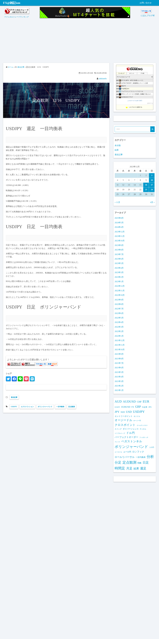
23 (146, 189)
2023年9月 (119, 245)
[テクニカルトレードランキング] (16, 13)
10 (152, 180)
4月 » (152, 202)
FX (132, 407)
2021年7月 (119, 363)
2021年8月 (119, 359)
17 (152, 185)
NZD (123, 412)
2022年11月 (120, 291)
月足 (129, 468)
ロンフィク (138, 451)
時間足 (120, 468)
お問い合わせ (146, 3)
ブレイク (117, 442)
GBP (138, 406)
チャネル (143, 429)
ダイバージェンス (131, 429)
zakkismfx (103, 78)
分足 (118, 462)
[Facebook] (14, 378)
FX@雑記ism (11, 2)
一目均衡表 (60, 407)
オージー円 (137, 420)
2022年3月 (119, 327)
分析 (150, 457)
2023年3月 (119, 272)
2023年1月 (119, 281)
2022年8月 (119, 304)
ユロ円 (151, 447)
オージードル (123, 420)
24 (152, 189)
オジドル (137, 416)
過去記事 (14, 397)
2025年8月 (119, 218)
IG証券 (144, 407)
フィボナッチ (143, 437)
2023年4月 (119, 268)
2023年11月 (120, 236)
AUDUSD (129, 401)
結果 (117, 150)
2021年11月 (120, 345)
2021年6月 (119, 368)
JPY (117, 411)
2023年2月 (119, 277)
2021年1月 (119, 390)
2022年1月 (119, 336)
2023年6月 (119, 259)
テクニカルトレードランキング (16, 17)
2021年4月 (119, 377)
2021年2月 (119, 386)
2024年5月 (119, 223)
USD (129, 411)
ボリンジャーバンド (45, 407)
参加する (150, 103)
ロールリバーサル (125, 457)
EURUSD (125, 407)
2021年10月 (120, 349)
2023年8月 (119, 250)
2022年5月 (119, 318)
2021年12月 (120, 340)
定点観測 (71, 407)
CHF (139, 401)
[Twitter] (8, 378)
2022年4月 (119, 322)
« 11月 (117, 202)
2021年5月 (119, 372)
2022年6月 (119, 313)
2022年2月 (119, 331)
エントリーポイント (124, 416)
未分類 (118, 145)
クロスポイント (125, 424)
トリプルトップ (120, 433)
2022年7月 (119, 309)
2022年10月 (120, 295)
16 (146, 185)
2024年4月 (119, 227)
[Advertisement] (79, 41)
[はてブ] (32, 378)
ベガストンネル (131, 441)
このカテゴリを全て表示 (134, 100)
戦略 (139, 463)
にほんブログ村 (148, 15)
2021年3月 (119, 381)
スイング (118, 429)
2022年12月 (120, 286)
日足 (146, 462)
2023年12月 (120, 232)
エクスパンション (27, 407)
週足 (143, 468)
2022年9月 (119, 300)
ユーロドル (118, 452)
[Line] (20, 378)
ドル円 (130, 432)
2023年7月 (119, 254)
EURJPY (117, 407)
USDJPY (14, 407)
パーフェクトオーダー (126, 437)
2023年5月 (119, 263)
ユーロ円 (127, 452)
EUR (146, 401)
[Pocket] (26, 378)
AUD (118, 401)
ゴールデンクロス (142, 425)
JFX (150, 407)
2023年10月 (120, 241)
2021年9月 (119, 354)
